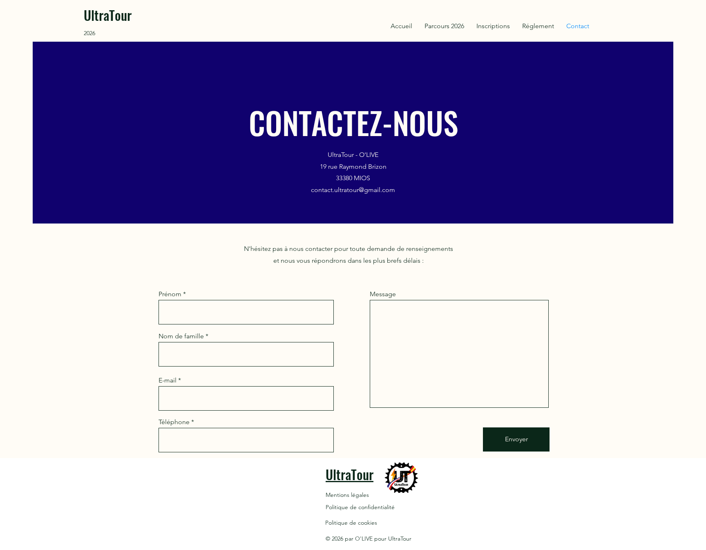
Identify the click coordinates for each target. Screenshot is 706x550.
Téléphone (174, 422)
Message (383, 294)
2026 (89, 33)
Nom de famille (181, 336)
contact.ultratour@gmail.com (353, 190)
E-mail (167, 380)
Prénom (170, 294)
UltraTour (108, 15)
